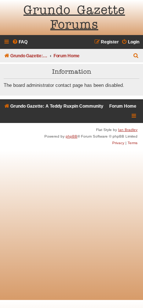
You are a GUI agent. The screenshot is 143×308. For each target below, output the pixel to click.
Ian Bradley (128, 130)
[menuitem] (19, 42)
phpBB (71, 136)
